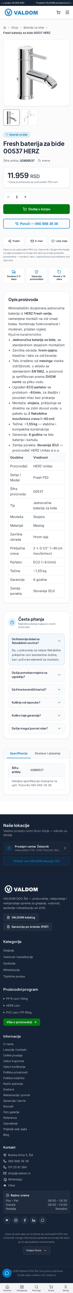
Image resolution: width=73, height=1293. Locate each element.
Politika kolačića (14, 1078)
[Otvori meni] (67, 12)
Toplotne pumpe (14, 976)
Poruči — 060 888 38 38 (39, 224)
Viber (11, 1185)
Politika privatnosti (15, 1072)
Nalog (66, 1290)
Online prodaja (13, 1055)
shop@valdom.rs (19, 1173)
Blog (6, 1134)
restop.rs (51, 1275)
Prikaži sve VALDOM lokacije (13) (36, 861)
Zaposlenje (10, 1123)
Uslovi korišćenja (14, 1066)
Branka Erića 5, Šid (20, 1155)
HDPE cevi (13, 1005)
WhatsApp (15, 1179)
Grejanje (8, 950)
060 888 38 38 (18, 1161)
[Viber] (7, 1220)
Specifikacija (19, 753)
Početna (7, 1290)
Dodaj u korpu (39, 209)
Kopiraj (46, 160)
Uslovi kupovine (13, 1061)
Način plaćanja (13, 1083)
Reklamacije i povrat (16, 1095)
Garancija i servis (14, 1100)
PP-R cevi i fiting (17, 998)
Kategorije (22, 1290)
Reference (10, 1117)
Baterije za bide (18, 134)
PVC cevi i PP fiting (19, 1012)
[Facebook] (24, 1220)
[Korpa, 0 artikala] (58, 12)
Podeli (16, 240)
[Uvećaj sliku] (36, 73)
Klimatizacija (11, 970)
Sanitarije (9, 963)
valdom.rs (37, 1275)
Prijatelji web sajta (15, 1129)
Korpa (51, 1290)
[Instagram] (15, 1220)
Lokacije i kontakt (15, 1049)
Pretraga (36, 1290)
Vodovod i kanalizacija (18, 957)
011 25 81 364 (17, 1167)
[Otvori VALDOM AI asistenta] (6, 1273)
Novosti (8, 1106)
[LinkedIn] (33, 1220)
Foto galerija (11, 1112)
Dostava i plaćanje (47, 753)
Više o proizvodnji (19, 1022)
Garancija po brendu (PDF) (30, 926)
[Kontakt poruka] (42, 1220)
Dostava (8, 1089)
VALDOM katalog (23, 917)
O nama (8, 1044)
